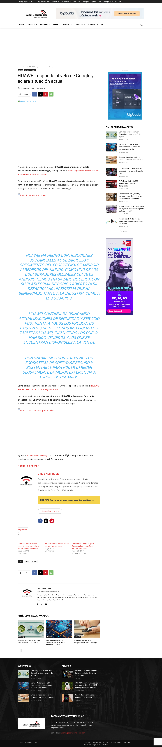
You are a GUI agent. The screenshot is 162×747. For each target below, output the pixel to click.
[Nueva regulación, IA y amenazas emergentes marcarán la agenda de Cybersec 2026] (111, 209)
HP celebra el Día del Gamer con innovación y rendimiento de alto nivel (131, 171)
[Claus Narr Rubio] (19, 88)
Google (27, 561)
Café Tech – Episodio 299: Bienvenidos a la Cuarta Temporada (128, 183)
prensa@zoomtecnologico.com (73, 733)
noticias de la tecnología (38, 455)
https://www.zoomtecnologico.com (48, 591)
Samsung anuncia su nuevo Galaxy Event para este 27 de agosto (130, 134)
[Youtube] (46, 604)
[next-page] (22, 650)
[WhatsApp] (51, 94)
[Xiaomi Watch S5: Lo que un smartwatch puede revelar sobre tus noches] (111, 222)
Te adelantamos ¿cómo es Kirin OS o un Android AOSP (57, 545)
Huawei (25, 67)
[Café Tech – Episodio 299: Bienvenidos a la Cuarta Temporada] (111, 184)
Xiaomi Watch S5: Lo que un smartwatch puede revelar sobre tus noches (131, 221)
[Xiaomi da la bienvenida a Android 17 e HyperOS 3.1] (67, 698)
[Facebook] (34, 94)
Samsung (21, 637)
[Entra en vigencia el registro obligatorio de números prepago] (87, 629)
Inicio (19, 67)
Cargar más (124, 231)
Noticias (33, 70)
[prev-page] (19, 650)
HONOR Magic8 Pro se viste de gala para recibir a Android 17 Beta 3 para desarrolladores (86, 685)
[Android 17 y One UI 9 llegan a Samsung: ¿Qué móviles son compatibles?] (67, 674)
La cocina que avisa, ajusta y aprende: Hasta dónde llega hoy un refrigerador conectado (130, 196)
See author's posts (50, 511)
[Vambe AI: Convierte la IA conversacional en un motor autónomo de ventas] (59, 629)
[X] (40, 94)
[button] (141, 25)
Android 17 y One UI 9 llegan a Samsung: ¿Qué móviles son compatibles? (86, 673)
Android (27, 70)
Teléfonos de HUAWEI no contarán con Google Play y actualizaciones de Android (28, 546)
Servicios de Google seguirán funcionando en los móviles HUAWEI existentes (83, 546)
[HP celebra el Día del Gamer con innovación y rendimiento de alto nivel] (111, 172)
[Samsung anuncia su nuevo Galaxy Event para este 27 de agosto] (31, 629)
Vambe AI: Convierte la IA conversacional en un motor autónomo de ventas (55, 642)
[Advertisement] (81, 45)
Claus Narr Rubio (29, 88)
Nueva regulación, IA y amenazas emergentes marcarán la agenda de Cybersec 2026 (131, 208)
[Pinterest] (45, 94)
